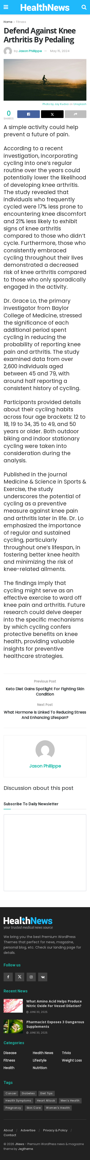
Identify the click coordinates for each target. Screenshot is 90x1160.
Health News (43, 1052)
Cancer (11, 1093)
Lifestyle (40, 1060)
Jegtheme (25, 1149)
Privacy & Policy (55, 1130)
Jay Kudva (61, 104)
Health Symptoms (18, 1100)
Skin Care (34, 1108)
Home (8, 22)
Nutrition (40, 1067)
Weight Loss (72, 1060)
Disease (10, 1052)
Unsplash (79, 104)
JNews (19, 1144)
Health (9, 1067)
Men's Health (70, 1100)
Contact (10, 1135)
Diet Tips (46, 1093)
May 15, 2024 (60, 51)
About (8, 1130)
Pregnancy (13, 1108)
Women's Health (58, 1108)
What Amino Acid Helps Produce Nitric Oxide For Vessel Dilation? (54, 1003)
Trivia (66, 1052)
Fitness (21, 22)
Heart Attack (46, 1100)
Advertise (28, 1130)
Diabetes (28, 1093)
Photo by (48, 104)
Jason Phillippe (30, 51)
